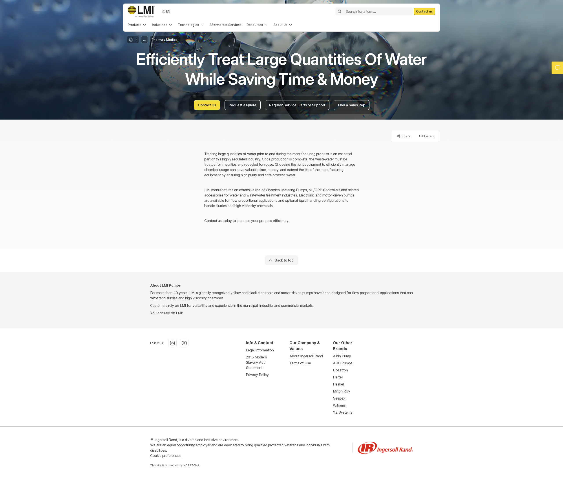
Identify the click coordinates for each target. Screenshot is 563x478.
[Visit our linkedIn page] (172, 343)
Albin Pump (342, 356)
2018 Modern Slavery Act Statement (256, 362)
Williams (339, 405)
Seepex (339, 398)
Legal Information (260, 350)
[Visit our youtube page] (184, 343)
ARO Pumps (343, 363)
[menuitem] (137, 24)
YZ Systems (342, 412)
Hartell (338, 377)
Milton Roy (341, 391)
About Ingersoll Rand (306, 356)
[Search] (340, 11)
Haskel (338, 384)
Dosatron (340, 370)
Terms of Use (300, 363)
